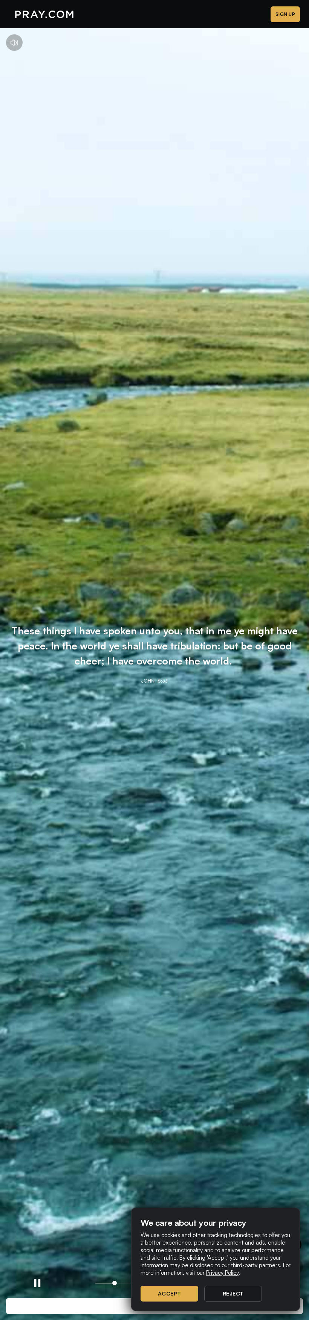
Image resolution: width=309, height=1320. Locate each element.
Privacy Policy (222, 1272)
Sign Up (285, 14)
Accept (169, 1293)
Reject (233, 1293)
